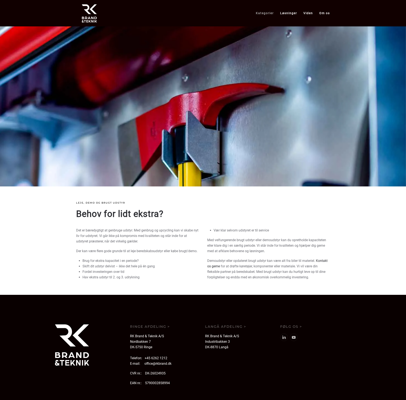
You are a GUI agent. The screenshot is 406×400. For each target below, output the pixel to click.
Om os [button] (324, 13)
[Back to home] (89, 13)
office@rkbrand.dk (157, 364)
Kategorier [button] (265, 13)
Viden (308, 13)
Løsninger (288, 13)
